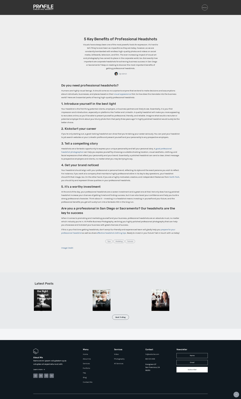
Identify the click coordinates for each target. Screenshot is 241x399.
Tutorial (130, 241)
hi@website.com (152, 354)
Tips (109, 241)
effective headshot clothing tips (111, 233)
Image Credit (67, 248)
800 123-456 (150, 359)
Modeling (118, 241)
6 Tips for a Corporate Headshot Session (102, 291)
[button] (205, 7)
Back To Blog (120, 317)
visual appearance (122, 94)
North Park (174, 177)
